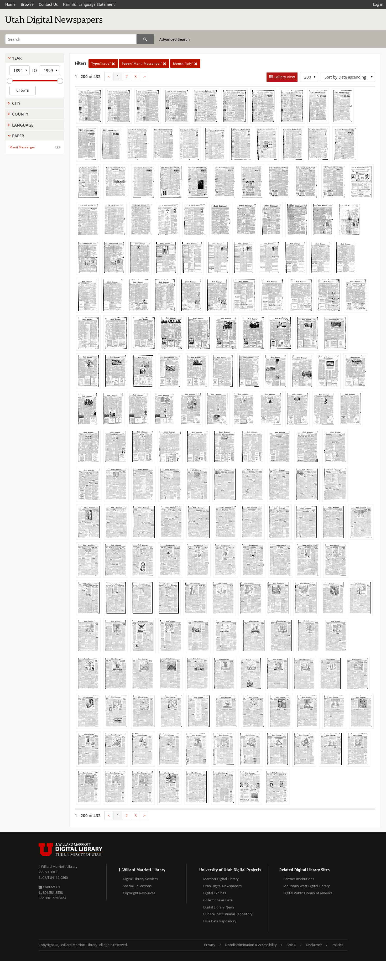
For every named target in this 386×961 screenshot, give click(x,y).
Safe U (291, 944)
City (16, 103)
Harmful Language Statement (89, 4)
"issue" (101, 63)
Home (10, 4)
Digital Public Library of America (307, 893)
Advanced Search (174, 39)
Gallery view (284, 76)
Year (17, 58)
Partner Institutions (298, 878)
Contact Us (48, 4)
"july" (183, 63)
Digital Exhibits (214, 893)
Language (22, 125)
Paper (18, 135)
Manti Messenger (22, 147)
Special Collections (137, 886)
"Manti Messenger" (142, 63)
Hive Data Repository (219, 921)
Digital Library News (218, 907)
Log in (378, 4)
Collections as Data (218, 900)
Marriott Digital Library (221, 878)
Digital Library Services (140, 878)
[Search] (145, 39)
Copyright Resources (139, 893)
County (20, 114)
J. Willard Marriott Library (58, 866)
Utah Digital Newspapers (222, 886)
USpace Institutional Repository (228, 914)
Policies (337, 944)
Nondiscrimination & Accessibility (251, 944)
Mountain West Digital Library (306, 886)
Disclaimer (314, 944)
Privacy (209, 944)
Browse (27, 4)
